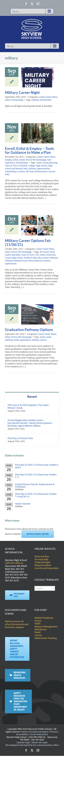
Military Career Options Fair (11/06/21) (28, 243)
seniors (21, 171)
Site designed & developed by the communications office (32, 745)
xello (7, 174)
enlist (7, 100)
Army (52, 252)
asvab (42, 337)
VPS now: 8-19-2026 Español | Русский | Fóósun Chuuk (28, 406)
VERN (37, 623)
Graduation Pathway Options (29, 330)
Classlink (23, 165)
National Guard (20, 260)
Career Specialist (12, 255)
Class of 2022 (11, 165)
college (31, 165)
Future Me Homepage (36, 159)
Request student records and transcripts (46, 567)
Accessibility (22, 734)
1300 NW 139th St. (14, 563)
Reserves (38, 260)
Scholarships (17, 100)
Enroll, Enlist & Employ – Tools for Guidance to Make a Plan (29, 150)
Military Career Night (22, 92)
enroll (22, 159)
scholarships (11, 171)
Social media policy (39, 734)
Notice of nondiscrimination (34, 731)
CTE (37, 255)
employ (8, 159)
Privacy (53, 731)
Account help (41, 559)
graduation (25, 340)
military (35, 100)
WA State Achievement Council (40, 171)
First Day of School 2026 (20, 438)
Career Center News (48, 97)
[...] (44, 198)
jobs (25, 168)
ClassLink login (42, 562)
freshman (50, 255)
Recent (32, 396)
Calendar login (23, 742)
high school (41, 165)
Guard (8, 257)
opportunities (43, 168)
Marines (54, 257)
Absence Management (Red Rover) (46, 628)
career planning (50, 162)
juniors (45, 257)
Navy (31, 260)
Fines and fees (41, 556)
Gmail (37, 632)
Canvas (38, 635)
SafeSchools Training (45, 638)
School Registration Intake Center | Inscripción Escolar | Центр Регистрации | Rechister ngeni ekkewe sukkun (30, 423)
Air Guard (44, 252)
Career (39, 162)
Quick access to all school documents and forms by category (16, 624)
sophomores (11, 263)
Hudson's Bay (30, 257)
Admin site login (40, 742)
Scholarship (45, 100)
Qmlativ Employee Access (43, 619)
